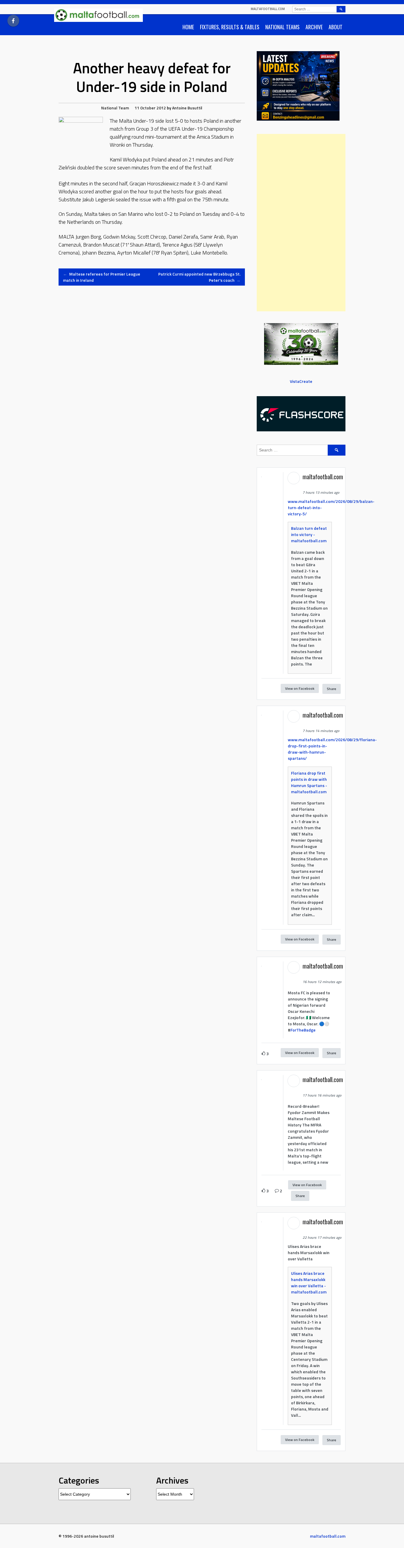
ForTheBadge (303, 1030)
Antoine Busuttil (187, 108)
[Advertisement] (301, 222)
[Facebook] (13, 21)
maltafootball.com (268, 9)
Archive (314, 27)
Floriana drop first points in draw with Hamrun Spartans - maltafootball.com (309, 782)
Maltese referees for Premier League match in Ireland (101, 277)
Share (331, 689)
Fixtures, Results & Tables (229, 27)
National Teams (282, 27)
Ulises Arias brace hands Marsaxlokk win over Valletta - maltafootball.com (309, 1282)
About (335, 27)
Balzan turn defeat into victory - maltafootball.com (309, 534)
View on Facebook (299, 688)
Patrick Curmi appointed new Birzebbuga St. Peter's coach (199, 277)
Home (188, 27)
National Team (115, 108)
